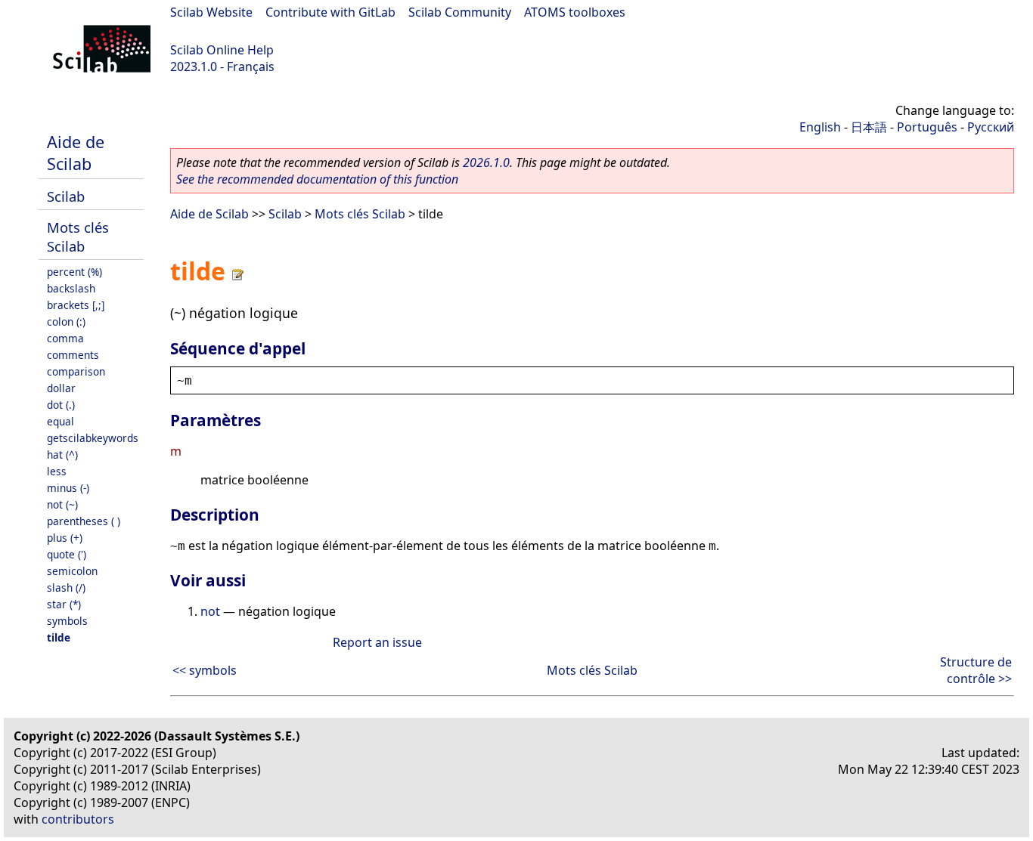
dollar (61, 388)
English (820, 127)
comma (65, 338)
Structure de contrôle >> (976, 670)
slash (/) (66, 587)
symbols (67, 621)
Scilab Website (211, 12)
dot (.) (61, 404)
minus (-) (68, 488)
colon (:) (66, 321)
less (57, 471)
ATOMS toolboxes (574, 12)
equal (60, 421)
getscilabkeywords (92, 438)
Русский (990, 127)
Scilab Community (459, 12)
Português (927, 127)
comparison (76, 371)
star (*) (64, 604)
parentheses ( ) (83, 521)
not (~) (62, 504)
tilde (58, 637)
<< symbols (204, 670)
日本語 (869, 127)
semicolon (72, 571)
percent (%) (74, 271)
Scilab (66, 196)
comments (73, 355)
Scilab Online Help (222, 50)
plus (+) (64, 537)
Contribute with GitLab (330, 12)
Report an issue (377, 642)
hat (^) (62, 454)
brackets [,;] (75, 305)
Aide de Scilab (75, 153)
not (210, 611)
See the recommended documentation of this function (317, 179)
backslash (71, 288)
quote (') (66, 554)
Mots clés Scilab (78, 236)
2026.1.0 (486, 162)
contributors (78, 819)
